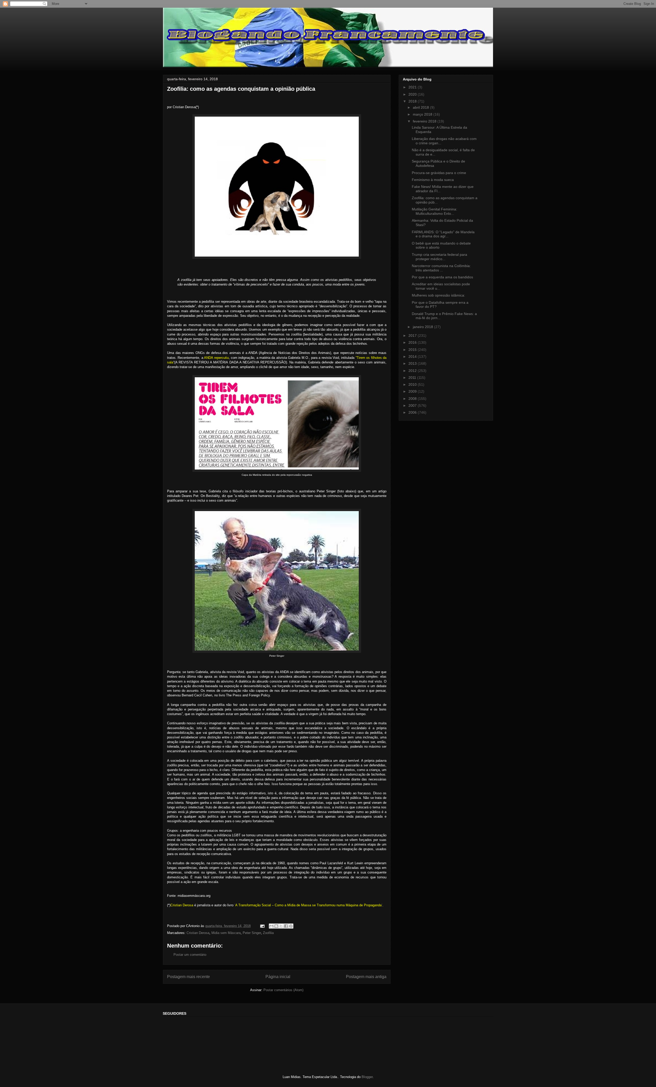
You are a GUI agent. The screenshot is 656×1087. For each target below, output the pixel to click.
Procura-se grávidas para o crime (439, 173)
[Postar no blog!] (276, 926)
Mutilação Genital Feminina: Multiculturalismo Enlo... (434, 211)
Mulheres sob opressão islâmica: (438, 295)
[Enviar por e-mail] (271, 926)
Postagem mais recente (188, 976)
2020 (413, 94)
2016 (413, 342)
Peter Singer (252, 933)
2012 (413, 371)
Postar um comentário (189, 955)
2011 (412, 377)
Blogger (367, 1077)
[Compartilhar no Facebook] (286, 926)
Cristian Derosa (198, 933)
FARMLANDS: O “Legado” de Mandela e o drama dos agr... (443, 234)
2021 (413, 87)
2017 (413, 335)
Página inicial (277, 976)
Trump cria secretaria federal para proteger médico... (439, 256)
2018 (413, 101)
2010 (413, 384)
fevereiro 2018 (425, 121)
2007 (413, 405)
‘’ (308, 905)
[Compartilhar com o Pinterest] (290, 926)
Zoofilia (268, 933)
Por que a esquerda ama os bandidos (442, 277)
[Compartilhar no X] (281, 926)
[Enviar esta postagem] (262, 926)
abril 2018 (421, 107)
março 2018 (423, 114)
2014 (413, 356)
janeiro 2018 (423, 327)
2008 (413, 399)
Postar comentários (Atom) (283, 990)
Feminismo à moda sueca (433, 180)
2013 (413, 363)
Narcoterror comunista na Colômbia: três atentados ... (441, 268)
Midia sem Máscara (226, 933)
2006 (413, 412)
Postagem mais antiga (366, 976)
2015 (413, 350)
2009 (413, 391)
